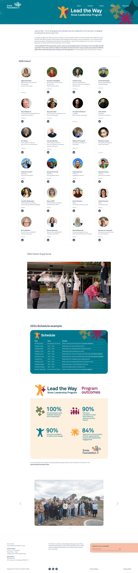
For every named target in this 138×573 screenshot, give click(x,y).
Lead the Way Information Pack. (39, 464)
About (79, 6)
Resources (125, 6)
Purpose (90, 6)
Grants (101, 6)
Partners (113, 6)
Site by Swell (127, 569)
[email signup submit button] (119, 548)
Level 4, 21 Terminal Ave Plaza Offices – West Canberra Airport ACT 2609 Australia (16, 552)
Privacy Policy (94, 569)
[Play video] (69, 285)
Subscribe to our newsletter (100, 546)
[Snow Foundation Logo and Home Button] (14, 5)
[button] (118, 503)
